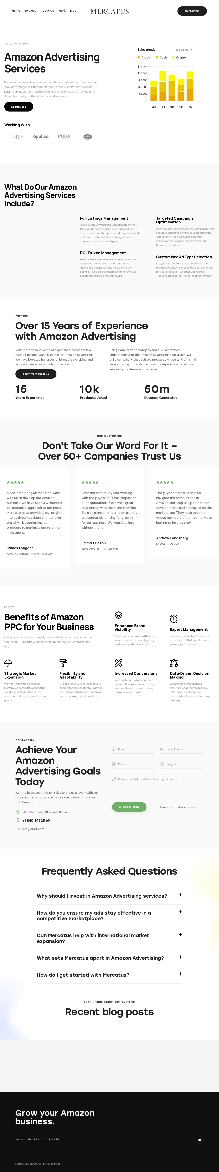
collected (192, 807)
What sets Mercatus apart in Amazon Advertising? (100, 958)
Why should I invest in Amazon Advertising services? (102, 896)
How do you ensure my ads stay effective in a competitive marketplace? (94, 916)
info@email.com (33, 829)
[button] (109, 896)
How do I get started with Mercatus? (83, 975)
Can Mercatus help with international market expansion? (93, 938)
